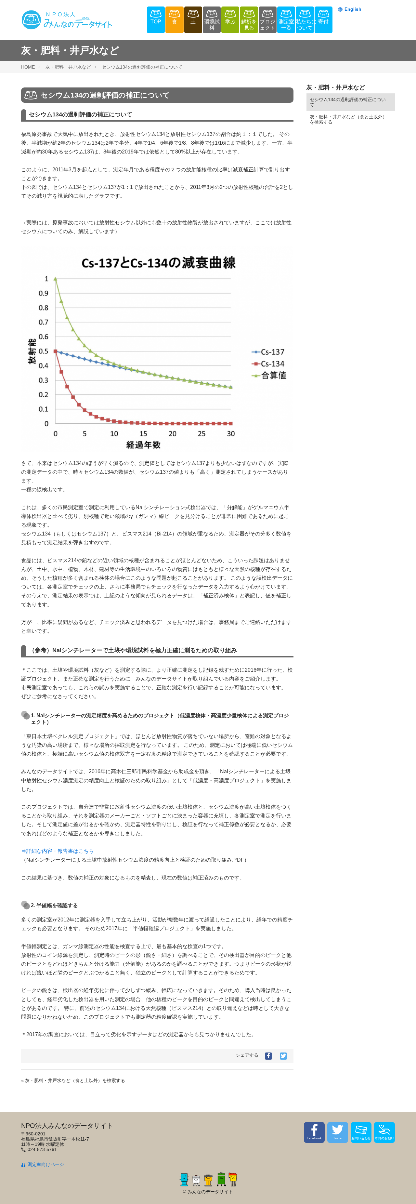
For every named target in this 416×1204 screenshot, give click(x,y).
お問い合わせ (361, 1138)
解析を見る (249, 25)
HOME (28, 67)
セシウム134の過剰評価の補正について (142, 67)
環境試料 (212, 25)
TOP (155, 21)
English (352, 9)
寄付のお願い (384, 1138)
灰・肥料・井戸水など (68, 67)
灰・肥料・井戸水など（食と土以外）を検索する (348, 119)
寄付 (323, 21)
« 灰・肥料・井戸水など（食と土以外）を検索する (73, 1080)
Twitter (338, 1138)
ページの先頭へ (402, 1190)
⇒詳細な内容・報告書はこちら (57, 851)
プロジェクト (267, 25)
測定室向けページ (46, 1164)
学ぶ (230, 21)
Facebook (314, 1138)
